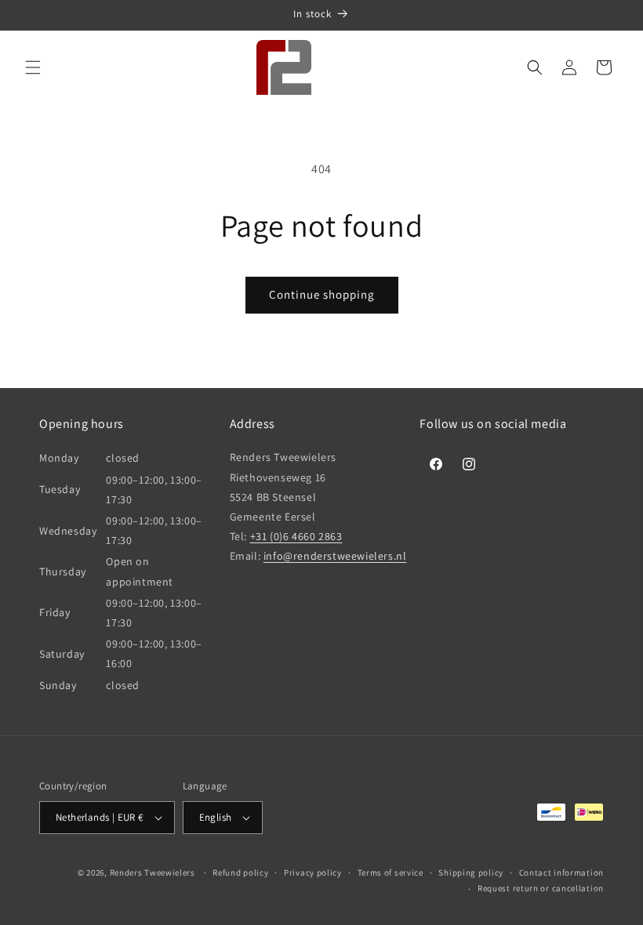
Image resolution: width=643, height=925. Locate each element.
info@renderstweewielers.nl (335, 556)
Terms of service (390, 872)
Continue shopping (322, 294)
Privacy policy (313, 872)
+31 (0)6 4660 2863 (296, 536)
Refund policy (240, 872)
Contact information (561, 872)
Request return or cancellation (541, 888)
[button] (33, 67)
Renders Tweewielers (152, 872)
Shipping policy (470, 872)
